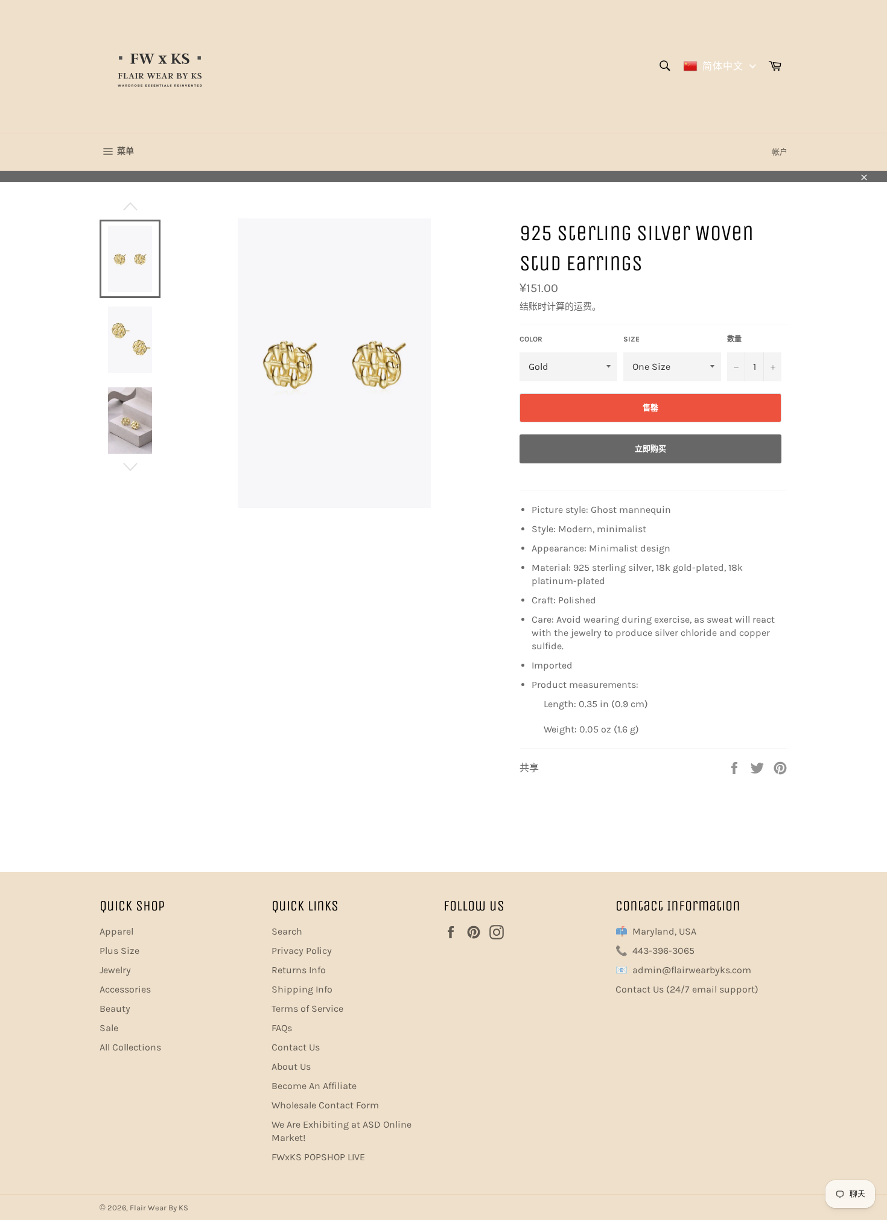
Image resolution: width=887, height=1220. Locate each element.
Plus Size (119, 950)
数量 (734, 339)
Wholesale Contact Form (325, 1105)
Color (531, 339)
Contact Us (296, 1047)
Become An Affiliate (314, 1085)
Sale (109, 1028)
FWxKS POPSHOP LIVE (318, 1157)
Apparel (116, 931)
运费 (583, 306)
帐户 (779, 151)
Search (287, 931)
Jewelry (115, 970)
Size (631, 339)
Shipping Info (302, 989)
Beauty (115, 1008)
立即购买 (650, 448)
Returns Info (299, 970)
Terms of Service (307, 1008)
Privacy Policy (302, 950)
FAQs (282, 1028)
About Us (291, 1066)
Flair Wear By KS (159, 1207)
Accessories (125, 989)
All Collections (130, 1047)
